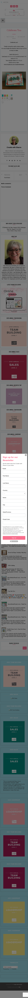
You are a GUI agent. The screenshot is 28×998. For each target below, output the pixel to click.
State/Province (7, 512)
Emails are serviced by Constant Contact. (10, 533)
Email (4, 468)
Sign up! (14, 537)
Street (4, 497)
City (4, 504)
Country (5, 490)
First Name (6, 475)
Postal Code (6, 519)
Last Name (6, 483)
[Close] (26, 455)
